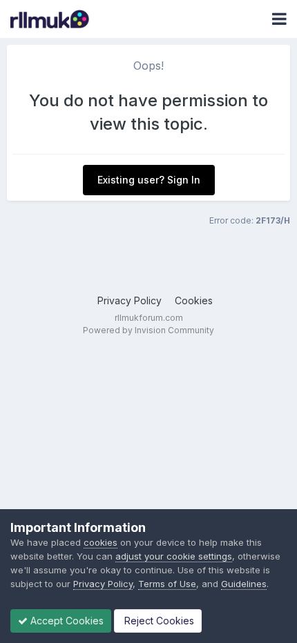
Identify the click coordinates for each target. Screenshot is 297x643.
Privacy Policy (129, 300)
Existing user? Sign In (148, 180)
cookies (100, 542)
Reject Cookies (158, 620)
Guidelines (244, 583)
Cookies (194, 300)
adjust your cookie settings (173, 556)
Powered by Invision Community (148, 330)
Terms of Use (167, 583)
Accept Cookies (66, 620)
